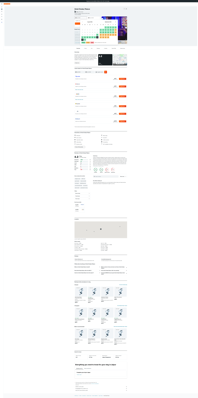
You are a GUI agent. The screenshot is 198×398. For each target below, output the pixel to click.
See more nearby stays (123, 284)
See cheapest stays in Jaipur (122, 305)
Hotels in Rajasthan (95, 395)
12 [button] (115, 29)
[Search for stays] (1, 9)
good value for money (84, 187)
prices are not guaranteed (95, 383)
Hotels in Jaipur (79, 374)
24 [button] (84, 37)
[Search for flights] (1, 7)
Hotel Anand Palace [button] (78, 297)
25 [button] (87, 37)
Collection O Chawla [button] (104, 297)
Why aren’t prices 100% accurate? (82, 390)
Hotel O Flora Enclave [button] (118, 297)
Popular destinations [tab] (87, 368)
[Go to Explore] (1, 14)
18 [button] (87, 34)
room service (85, 185)
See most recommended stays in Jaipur (120, 326)
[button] (197, 1)
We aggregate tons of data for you (82, 388)
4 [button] (87, 29)
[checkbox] (80, 205)
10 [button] (110, 29)
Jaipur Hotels (100, 395)
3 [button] (110, 27)
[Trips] (1, 19)
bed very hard (77, 187)
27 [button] (92, 37)
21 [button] (94, 34)
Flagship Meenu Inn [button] (117, 319)
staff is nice (83, 178)
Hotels (80, 395)
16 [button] (82, 34)
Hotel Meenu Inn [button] (91, 319)
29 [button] (97, 37)
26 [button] (89, 37)
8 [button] (97, 29)
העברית (108, 1)
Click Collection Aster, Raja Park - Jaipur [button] (120, 339)
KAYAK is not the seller (80, 386)
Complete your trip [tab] (79, 368)
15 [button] (97, 32)
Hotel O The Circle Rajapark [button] (79, 319)
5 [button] (115, 27)
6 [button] (92, 29)
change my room (77, 178)
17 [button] (110, 32)
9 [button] (82, 32)
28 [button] (94, 37)
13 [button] (92, 32)
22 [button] (97, 34)
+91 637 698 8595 (78, 14)
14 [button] (94, 32)
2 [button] (82, 29)
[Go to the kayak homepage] (7, 3)
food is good (77, 183)
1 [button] (105, 27)
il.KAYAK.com (76, 395)
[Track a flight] (1, 16)
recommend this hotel (78, 185)
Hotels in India (89, 395)
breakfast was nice (83, 183)
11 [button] (87, 32)
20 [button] (92, 34)
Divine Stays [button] (77, 338)
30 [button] (82, 39)
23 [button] (82, 37)
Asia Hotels (84, 395)
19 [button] (115, 32)
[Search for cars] (1, 11)
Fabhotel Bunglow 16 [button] (91, 338)
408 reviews (81, 11)
